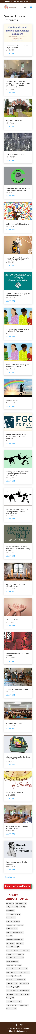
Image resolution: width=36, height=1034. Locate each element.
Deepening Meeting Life (14, 723)
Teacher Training (12, 994)
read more (10, 53)
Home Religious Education (14, 939)
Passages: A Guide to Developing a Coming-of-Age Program (17, 259)
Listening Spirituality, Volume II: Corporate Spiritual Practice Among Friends (17, 473)
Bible (22, 907)
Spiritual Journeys (12, 990)
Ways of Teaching (12, 1005)
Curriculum (10, 925)
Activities (10, 903)
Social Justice (24, 983)
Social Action (20, 979)
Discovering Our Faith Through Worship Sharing (17, 827)
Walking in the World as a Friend (17, 224)
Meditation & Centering (13, 950)
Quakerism (23, 969)
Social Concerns (11, 983)
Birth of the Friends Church (15, 154)
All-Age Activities (12, 907)
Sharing (18, 976)
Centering (10, 910)
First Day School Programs (14, 932)
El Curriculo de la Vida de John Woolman (16, 863)
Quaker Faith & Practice (13, 965)
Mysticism (10, 954)
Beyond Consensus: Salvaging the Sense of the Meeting (18, 294)
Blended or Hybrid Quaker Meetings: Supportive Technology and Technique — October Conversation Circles (18, 84)
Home (9, 936)
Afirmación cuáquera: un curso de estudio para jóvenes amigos (18, 189)
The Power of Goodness (14, 793)
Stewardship (24, 990)
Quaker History (11, 969)
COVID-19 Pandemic (13, 921)
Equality (20, 925)
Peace (9, 958)
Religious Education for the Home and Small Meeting (18, 758)
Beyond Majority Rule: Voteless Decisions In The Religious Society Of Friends (18, 548)
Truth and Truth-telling (13, 1001)
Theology (10, 998)
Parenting (20, 954)
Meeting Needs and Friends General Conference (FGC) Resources (16, 436)
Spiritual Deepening (12, 987)
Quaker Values (24, 972)
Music (26, 950)
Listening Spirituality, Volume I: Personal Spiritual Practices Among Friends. (17, 511)
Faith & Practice (11, 928)
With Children (11, 1009)
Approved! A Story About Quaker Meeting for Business (18, 366)
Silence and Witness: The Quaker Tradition (17, 655)
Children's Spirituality (13, 914)
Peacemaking (19, 958)
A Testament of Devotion (15, 620)
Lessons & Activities (12, 947)
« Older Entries (9, 877)
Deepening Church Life (14, 121)
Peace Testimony (12, 961)
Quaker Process (11, 972)
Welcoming (24, 1005)
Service (9, 976)
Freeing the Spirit (12, 400)
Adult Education (21, 903)
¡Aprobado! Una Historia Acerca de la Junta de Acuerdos (17, 330)
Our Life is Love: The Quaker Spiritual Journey (16, 585)
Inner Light (10, 943)
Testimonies (24, 994)
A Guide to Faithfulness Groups (17, 689)
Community (10, 918)
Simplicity (10, 979)
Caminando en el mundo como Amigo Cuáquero (17, 47)
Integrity (19, 943)
